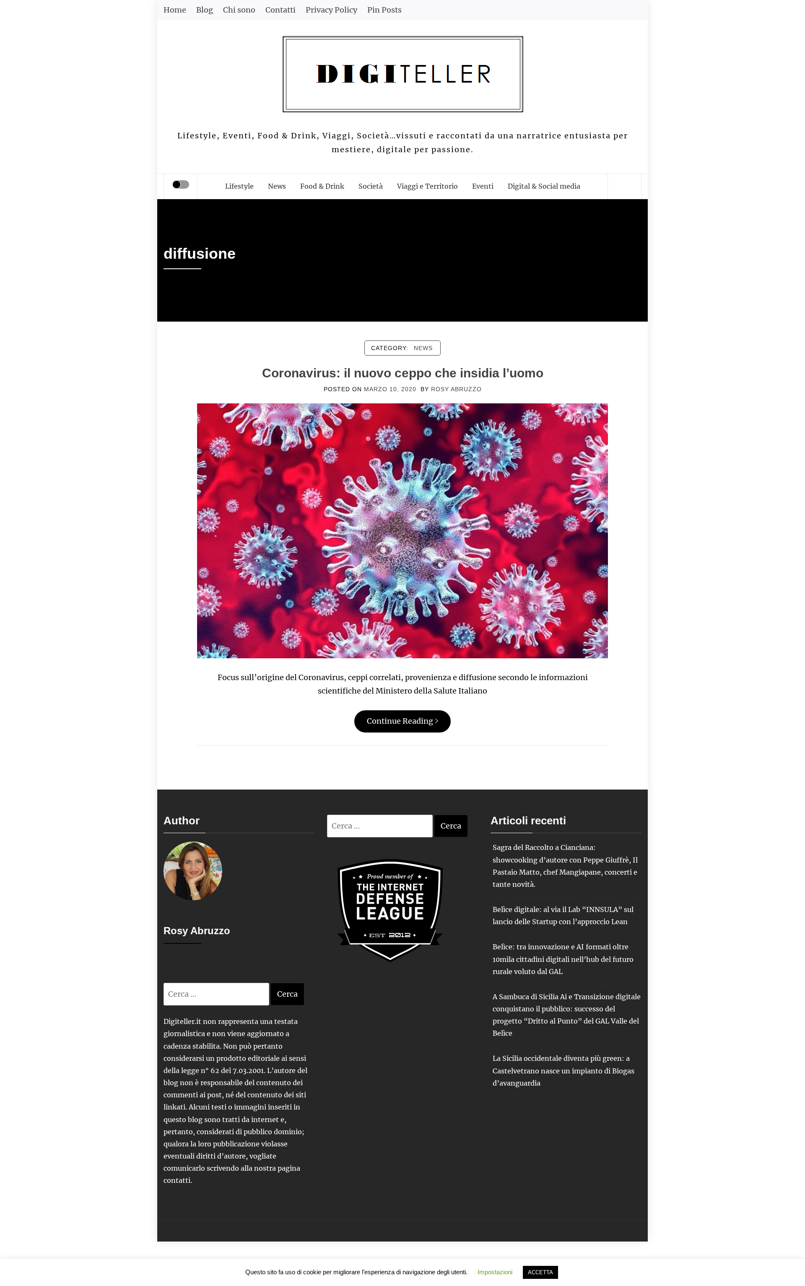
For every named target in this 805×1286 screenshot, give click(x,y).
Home (175, 10)
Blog (204, 10)
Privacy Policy (331, 10)
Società (370, 186)
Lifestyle (239, 186)
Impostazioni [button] (495, 1272)
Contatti (280, 10)
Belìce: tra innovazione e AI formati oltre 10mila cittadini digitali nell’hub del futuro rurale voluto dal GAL (563, 959)
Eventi (482, 186)
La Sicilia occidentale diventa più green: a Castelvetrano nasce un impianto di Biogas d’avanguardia (563, 1070)
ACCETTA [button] (540, 1272)
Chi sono (239, 10)
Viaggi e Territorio (427, 186)
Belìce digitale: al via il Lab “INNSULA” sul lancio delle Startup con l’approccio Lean (563, 915)
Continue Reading (400, 721)
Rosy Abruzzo (456, 389)
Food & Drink (322, 186)
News (277, 186)
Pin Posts (384, 10)
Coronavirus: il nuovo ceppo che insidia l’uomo (402, 373)
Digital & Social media (544, 186)
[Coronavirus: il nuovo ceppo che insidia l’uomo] (402, 530)
